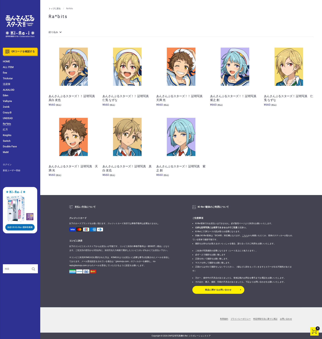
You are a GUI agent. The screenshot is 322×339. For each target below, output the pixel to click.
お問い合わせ (286, 319)
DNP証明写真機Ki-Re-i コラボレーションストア (189, 336)
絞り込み (54, 32)
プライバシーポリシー (241, 319)
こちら (245, 235)
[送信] (33, 269)
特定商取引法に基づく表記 (265, 319)
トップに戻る (55, 8)
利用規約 (224, 319)
